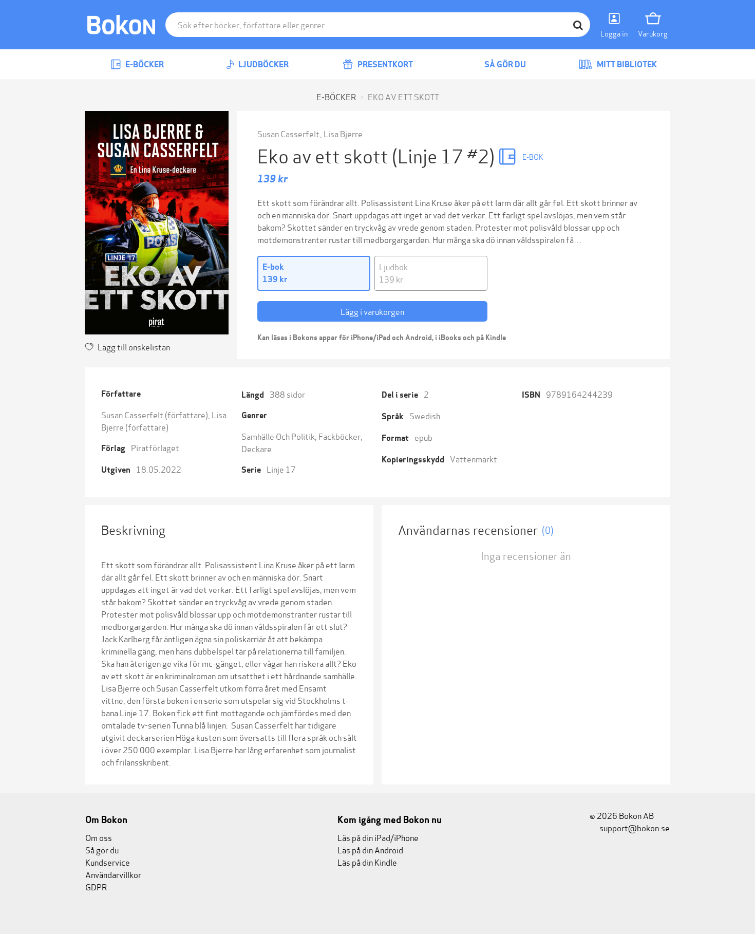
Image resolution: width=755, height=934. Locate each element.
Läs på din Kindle (367, 862)
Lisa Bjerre (343, 133)
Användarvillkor (113, 874)
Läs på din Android (370, 849)
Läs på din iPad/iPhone (378, 837)
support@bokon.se (634, 827)
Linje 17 (281, 469)
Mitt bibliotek (626, 64)
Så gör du (504, 64)
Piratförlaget (155, 447)
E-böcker (144, 64)
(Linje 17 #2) (445, 155)
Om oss (98, 837)
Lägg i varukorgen (372, 311)
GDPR (96, 886)
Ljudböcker (263, 64)
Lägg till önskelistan (134, 346)
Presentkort (384, 64)
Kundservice (107, 862)
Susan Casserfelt (288, 133)
